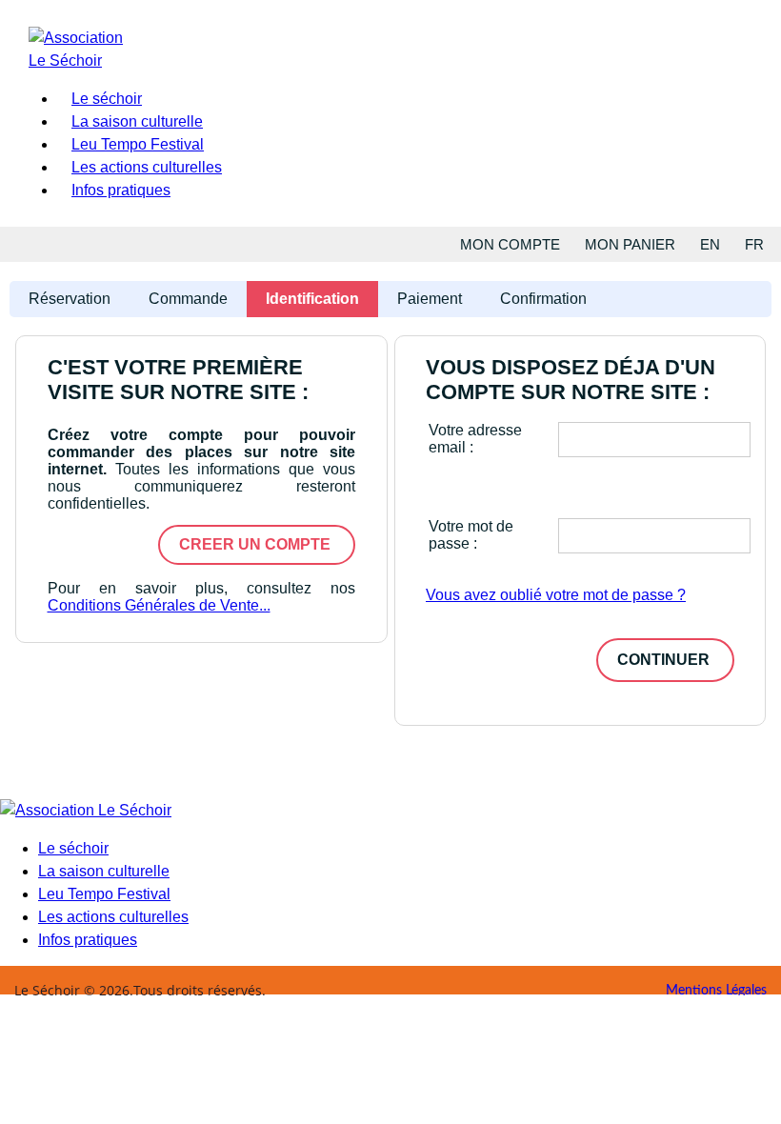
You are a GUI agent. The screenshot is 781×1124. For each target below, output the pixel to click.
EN (710, 244)
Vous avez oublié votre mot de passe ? (556, 595)
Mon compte (510, 244)
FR (754, 244)
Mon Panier (630, 244)
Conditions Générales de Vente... (159, 605)
